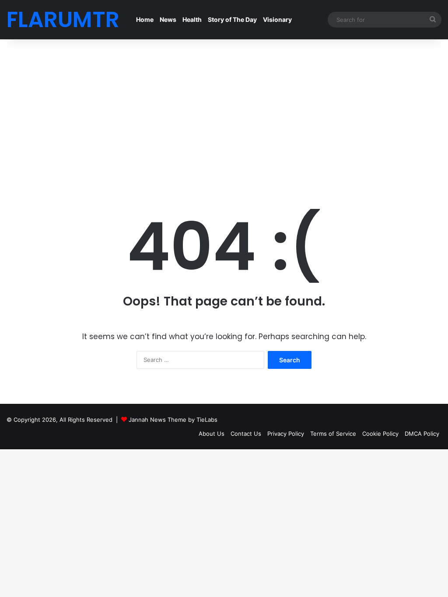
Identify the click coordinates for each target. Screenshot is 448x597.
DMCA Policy (422, 433)
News (168, 19)
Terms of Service (333, 433)
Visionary (277, 19)
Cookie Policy (380, 433)
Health (192, 19)
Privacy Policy (285, 433)
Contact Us (246, 433)
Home (145, 19)
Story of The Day (232, 19)
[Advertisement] (224, 113)
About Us (211, 433)
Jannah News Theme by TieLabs (173, 419)
